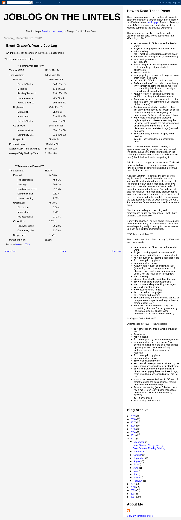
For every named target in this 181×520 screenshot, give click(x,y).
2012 (133, 438)
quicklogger (153, 22)
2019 (133, 416)
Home (63, 251)
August (137, 461)
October (137, 455)
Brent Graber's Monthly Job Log (149, 448)
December (139, 442)
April (136, 474)
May (136, 471)
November (139, 451)
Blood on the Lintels (52, 31)
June (136, 468)
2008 (133, 493)
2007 (133, 497)
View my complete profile (140, 516)
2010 (133, 487)
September (139, 458)
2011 (133, 484)
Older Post (116, 251)
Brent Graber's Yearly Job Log (148, 445)
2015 (133, 429)
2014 (133, 432)
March (137, 477)
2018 (133, 419)
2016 (133, 425)
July (135, 464)
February (138, 480)
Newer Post (10, 251)
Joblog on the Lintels (62, 17)
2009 (133, 490)
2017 (133, 422)
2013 (133, 435)
